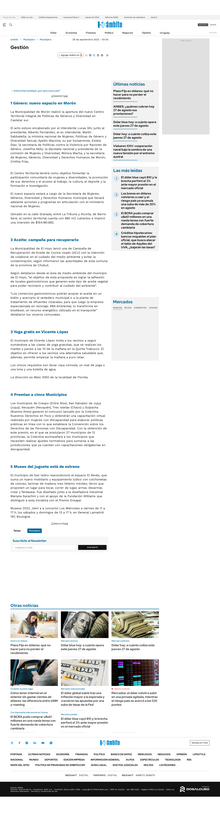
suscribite (203, 25)
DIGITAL (77, 775)
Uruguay (165, 32)
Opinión (146, 32)
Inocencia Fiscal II (71, 17)
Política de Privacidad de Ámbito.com (60, 765)
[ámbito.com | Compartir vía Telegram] (102, 55)
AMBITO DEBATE (138, 775)
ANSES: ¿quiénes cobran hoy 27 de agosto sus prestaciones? (133, 110)
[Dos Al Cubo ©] (195, 789)
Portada (16, 754)
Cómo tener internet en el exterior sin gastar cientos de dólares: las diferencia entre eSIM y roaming (34, 699)
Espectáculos (149, 759)
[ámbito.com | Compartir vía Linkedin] (98, 55)
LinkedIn (34, 743)
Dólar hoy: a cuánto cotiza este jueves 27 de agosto (134, 136)
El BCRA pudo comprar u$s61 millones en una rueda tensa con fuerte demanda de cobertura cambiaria (137, 220)
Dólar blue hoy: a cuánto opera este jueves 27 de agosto (134, 124)
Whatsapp (51, 743)
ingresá (213, 25)
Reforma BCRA (111, 17)
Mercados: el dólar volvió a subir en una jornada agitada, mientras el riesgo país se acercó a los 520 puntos (134, 699)
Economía (71, 32)
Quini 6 (154, 17)
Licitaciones (167, 765)
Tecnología (173, 759)
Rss (189, 759)
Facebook (19, 743)
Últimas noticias (39, 754)
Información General (105, 759)
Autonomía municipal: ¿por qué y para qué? (36, 90)
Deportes (51, 759)
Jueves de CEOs (92, 17)
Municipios (29, 39)
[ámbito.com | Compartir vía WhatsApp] (86, 55)
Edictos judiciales (125, 765)
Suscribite (92, 547)
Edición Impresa (74, 759)
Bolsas (128, 308)
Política (109, 32)
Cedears (153, 308)
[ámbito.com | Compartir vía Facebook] (90, 55)
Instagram (26, 743)
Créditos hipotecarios (48, 17)
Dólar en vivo (27, 17)
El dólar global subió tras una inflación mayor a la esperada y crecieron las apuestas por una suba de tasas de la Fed (83, 699)
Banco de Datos (121, 754)
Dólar (53, 32)
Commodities (140, 308)
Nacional (16, 759)
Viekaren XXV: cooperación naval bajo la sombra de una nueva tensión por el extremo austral (134, 151)
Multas (148, 765)
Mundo (34, 759)
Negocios (127, 32)
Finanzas (91, 32)
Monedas (117, 308)
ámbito (14, 39)
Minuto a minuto (122, 688)
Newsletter (213, 32)
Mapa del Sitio (19, 765)
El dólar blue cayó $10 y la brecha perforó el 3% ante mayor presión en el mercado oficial (139, 182)
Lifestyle (199, 754)
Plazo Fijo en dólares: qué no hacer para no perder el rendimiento (133, 94)
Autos (130, 759)
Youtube (42, 743)
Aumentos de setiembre (134, 17)
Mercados (145, 754)
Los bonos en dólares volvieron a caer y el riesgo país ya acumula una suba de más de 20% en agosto (138, 201)
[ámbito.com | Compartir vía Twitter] (94, 55)
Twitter (11, 743)
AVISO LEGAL (99, 765)
